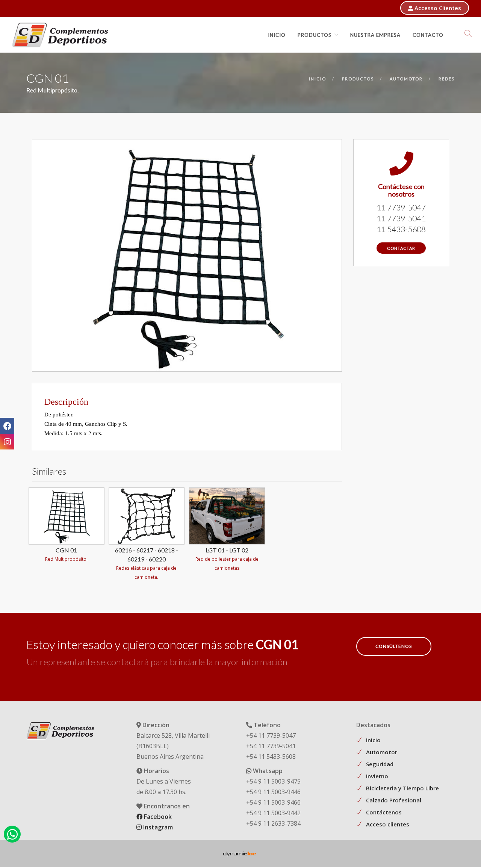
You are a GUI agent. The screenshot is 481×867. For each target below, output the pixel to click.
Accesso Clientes (437, 8)
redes (447, 78)
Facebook (157, 817)
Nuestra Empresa (375, 35)
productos (358, 78)
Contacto (428, 35)
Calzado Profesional (393, 800)
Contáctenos (384, 812)
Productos (314, 35)
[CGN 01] (66, 515)
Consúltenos (393, 646)
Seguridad (379, 764)
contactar (401, 248)
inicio (317, 78)
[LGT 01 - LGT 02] (227, 515)
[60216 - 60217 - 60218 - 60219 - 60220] (146, 515)
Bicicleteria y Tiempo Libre (402, 788)
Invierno (377, 776)
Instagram (157, 827)
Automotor (381, 752)
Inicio (277, 35)
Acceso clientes (387, 824)
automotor (406, 78)
